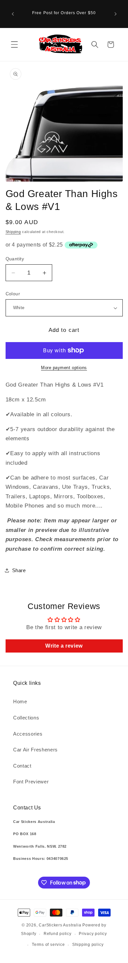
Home (20, 701)
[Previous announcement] (13, 14)
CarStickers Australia (60, 925)
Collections (26, 717)
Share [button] (19, 570)
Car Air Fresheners (35, 749)
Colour (13, 293)
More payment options (64, 367)
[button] (14, 44)
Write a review (64, 646)
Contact (22, 766)
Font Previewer (31, 781)
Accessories (27, 734)
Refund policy (58, 933)
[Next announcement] (115, 14)
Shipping (13, 232)
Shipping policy (88, 944)
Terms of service (48, 944)
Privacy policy (93, 933)
